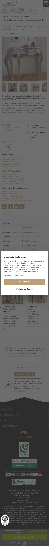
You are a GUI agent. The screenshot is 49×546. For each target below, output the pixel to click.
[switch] (5, 523)
